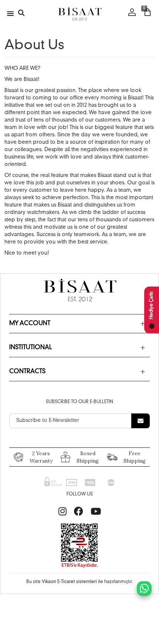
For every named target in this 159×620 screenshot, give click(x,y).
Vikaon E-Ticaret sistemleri (69, 582)
